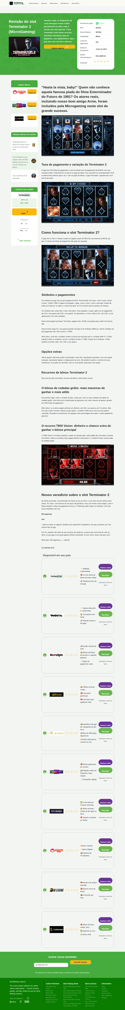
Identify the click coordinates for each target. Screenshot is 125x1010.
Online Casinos (33, 3)
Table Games (54, 3)
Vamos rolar (105, 568)
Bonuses (44, 3)
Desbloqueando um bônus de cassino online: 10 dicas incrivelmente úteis (21, 145)
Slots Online (75, 3)
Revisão (105, 575)
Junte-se (32, 93)
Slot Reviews (65, 3)
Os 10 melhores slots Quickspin (20, 177)
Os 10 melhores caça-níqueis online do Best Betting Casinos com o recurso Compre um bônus (20, 162)
